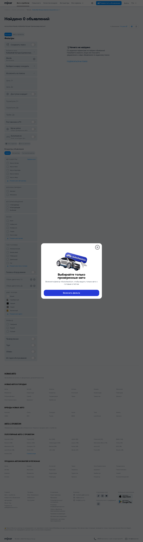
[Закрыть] (97, 247)
